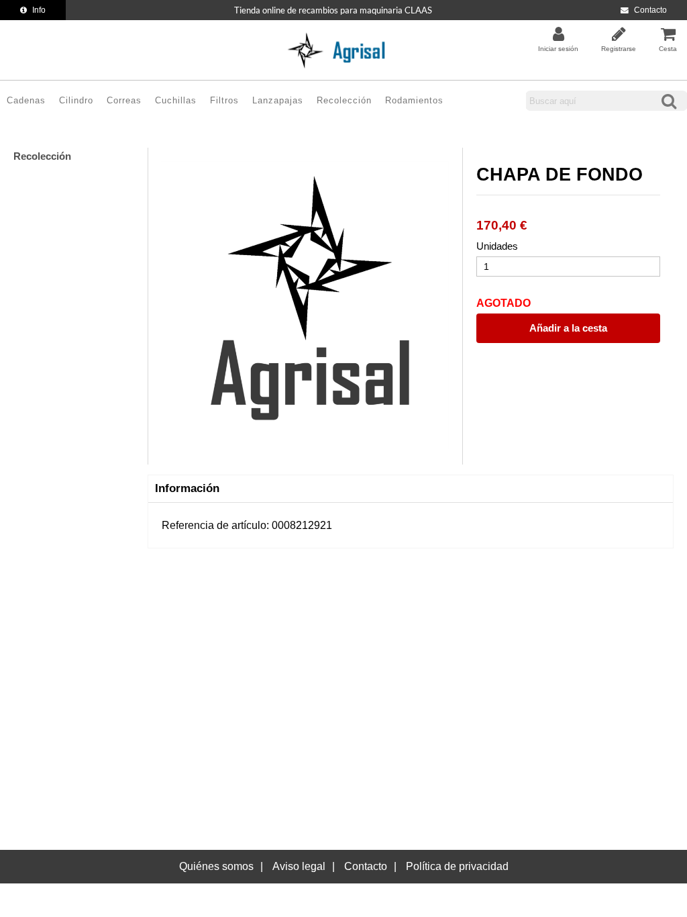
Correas (124, 100)
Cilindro (76, 100)
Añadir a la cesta (568, 328)
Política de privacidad (457, 866)
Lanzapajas (277, 100)
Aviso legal (298, 866)
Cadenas (26, 100)
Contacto (650, 9)
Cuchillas (176, 100)
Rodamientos (414, 100)
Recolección (344, 100)
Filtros (224, 100)
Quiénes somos (216, 866)
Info (39, 9)
